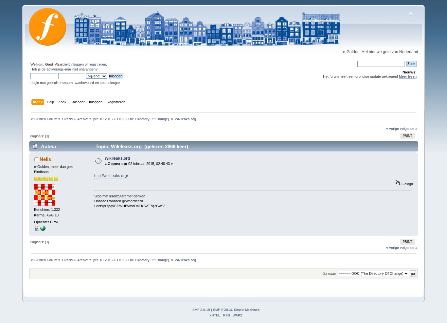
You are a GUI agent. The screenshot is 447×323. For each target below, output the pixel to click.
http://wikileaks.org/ (111, 175)
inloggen (77, 64)
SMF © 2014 (222, 310)
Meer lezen (408, 76)
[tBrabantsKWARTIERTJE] (42, 230)
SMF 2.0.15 (201, 310)
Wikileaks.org (117, 158)
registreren (97, 64)
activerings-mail (58, 69)
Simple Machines (246, 310)
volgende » (408, 129)
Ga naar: (329, 273)
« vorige (392, 129)
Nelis (45, 159)
